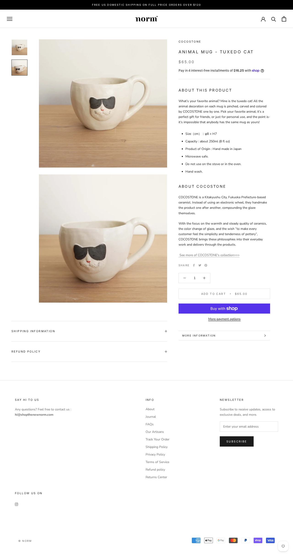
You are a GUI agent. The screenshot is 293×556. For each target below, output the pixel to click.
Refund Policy (26, 351)
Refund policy (155, 469)
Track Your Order (157, 439)
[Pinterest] (205, 265)
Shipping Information (33, 331)
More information (199, 335)
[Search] (273, 18)
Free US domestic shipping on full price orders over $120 (146, 4)
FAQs (150, 424)
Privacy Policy (155, 454)
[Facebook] (194, 265)
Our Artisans (155, 432)
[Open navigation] (9, 19)
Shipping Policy (157, 447)
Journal (151, 417)
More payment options (224, 319)
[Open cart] (284, 19)
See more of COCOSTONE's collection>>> (209, 255)
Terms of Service (157, 462)
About (150, 409)
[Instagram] (16, 504)
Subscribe (236, 441)
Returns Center (156, 477)
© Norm (25, 540)
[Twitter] (199, 265)
